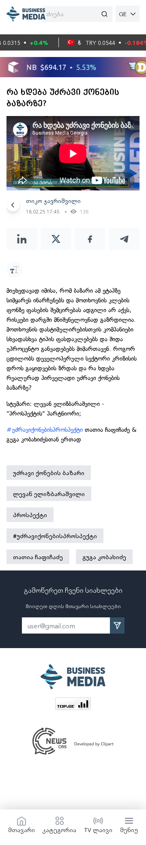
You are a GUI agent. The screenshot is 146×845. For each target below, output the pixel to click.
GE (123, 14)
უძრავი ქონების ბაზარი (48, 473)
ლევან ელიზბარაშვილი (49, 494)
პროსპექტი (30, 515)
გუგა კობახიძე (104, 557)
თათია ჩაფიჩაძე (38, 557)
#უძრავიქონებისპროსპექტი (44, 429)
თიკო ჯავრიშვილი (53, 200)
